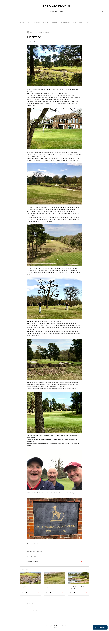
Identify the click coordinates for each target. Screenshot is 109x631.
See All (87, 569)
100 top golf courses (65, 22)
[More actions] (81, 32)
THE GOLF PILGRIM (56, 5)
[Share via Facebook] (27, 556)
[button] (87, 22)
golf (28, 22)
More (80, 22)
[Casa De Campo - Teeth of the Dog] (78, 578)
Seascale (48, 587)
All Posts (22, 22)
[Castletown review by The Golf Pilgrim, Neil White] (30, 578)
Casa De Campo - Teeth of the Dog (78, 587)
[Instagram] (102, 11)
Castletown (25, 587)
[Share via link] (38, 556)
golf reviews (46, 22)
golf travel (54, 22)
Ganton (74, 22)
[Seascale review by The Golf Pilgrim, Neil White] (54, 578)
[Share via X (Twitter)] (31, 556)
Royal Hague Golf (36, 22)
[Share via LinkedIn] (35, 556)
